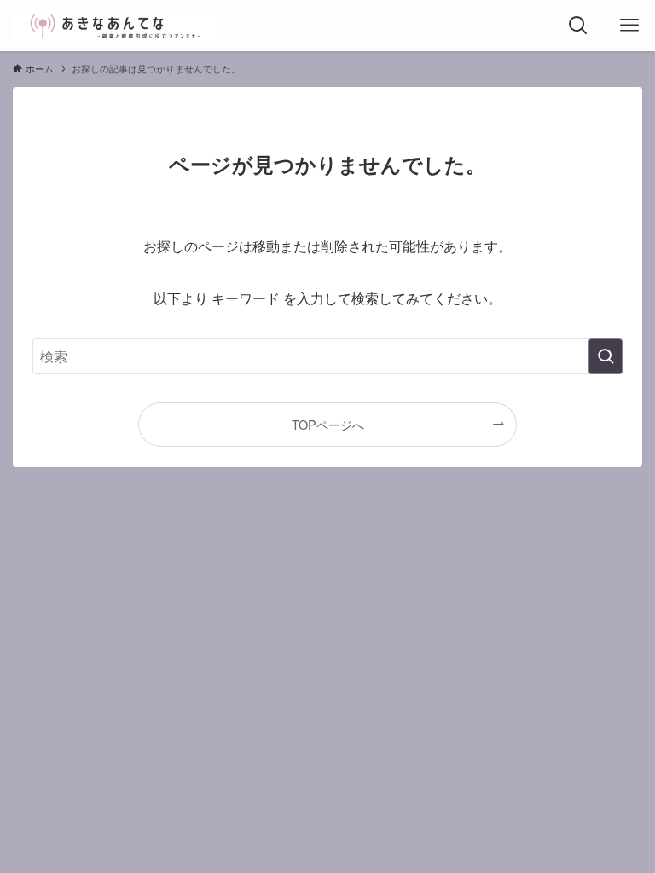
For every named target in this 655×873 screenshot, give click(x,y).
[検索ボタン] (578, 25)
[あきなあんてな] (115, 25)
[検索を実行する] (605, 356)
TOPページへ (328, 424)
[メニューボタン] (629, 25)
